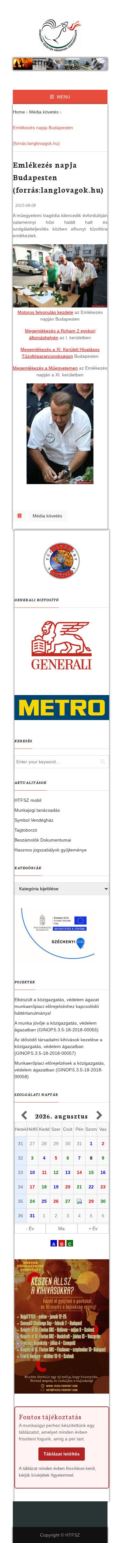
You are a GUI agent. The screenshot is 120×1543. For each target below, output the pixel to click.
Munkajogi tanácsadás (37, 810)
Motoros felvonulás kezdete (45, 312)
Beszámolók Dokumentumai (42, 840)
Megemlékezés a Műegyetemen (45, 368)
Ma (61, 1228)
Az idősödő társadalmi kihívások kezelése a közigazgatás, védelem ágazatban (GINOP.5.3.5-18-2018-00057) (58, 1046)
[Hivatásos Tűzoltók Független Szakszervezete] (60, 35)
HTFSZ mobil (27, 800)
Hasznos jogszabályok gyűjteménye (50, 849)
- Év (30, 1228)
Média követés (47, 515)
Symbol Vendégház (33, 820)
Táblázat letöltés (62, 1453)
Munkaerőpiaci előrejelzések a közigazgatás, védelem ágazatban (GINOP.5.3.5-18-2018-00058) (59, 1070)
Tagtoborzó (25, 830)
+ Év (93, 1228)
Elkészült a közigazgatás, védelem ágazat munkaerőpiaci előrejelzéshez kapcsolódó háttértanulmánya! (56, 1006)
